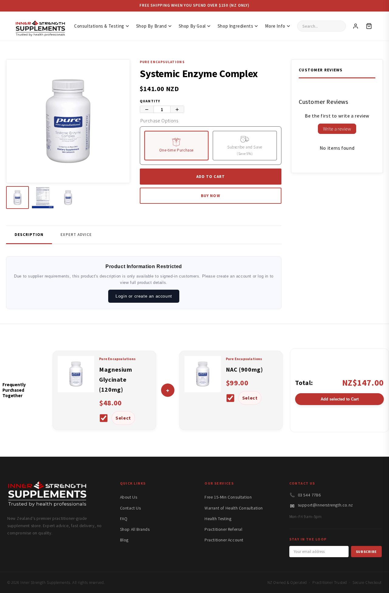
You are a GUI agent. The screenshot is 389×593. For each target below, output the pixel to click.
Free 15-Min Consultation (228, 497)
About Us (128, 497)
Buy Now (210, 195)
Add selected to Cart (340, 399)
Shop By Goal (192, 26)
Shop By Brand (151, 26)
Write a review (337, 129)
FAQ (124, 518)
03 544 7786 (309, 495)
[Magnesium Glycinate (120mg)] (76, 390)
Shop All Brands (135, 529)
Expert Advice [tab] (76, 234)
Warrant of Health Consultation (234, 508)
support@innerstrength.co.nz (325, 505)
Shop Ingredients (235, 26)
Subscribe (366, 551)
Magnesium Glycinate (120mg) (115, 379)
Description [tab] (29, 234)
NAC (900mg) (244, 369)
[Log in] (355, 26)
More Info (275, 26)
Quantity (150, 101)
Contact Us (130, 508)
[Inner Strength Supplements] (40, 26)
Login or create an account (143, 296)
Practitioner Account (224, 540)
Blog (124, 540)
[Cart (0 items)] (369, 26)
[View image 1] (17, 197)
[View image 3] (68, 197)
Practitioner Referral (224, 529)
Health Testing (218, 518)
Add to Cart (210, 176)
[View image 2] (42, 197)
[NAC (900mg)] (202, 390)
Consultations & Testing (99, 26)
